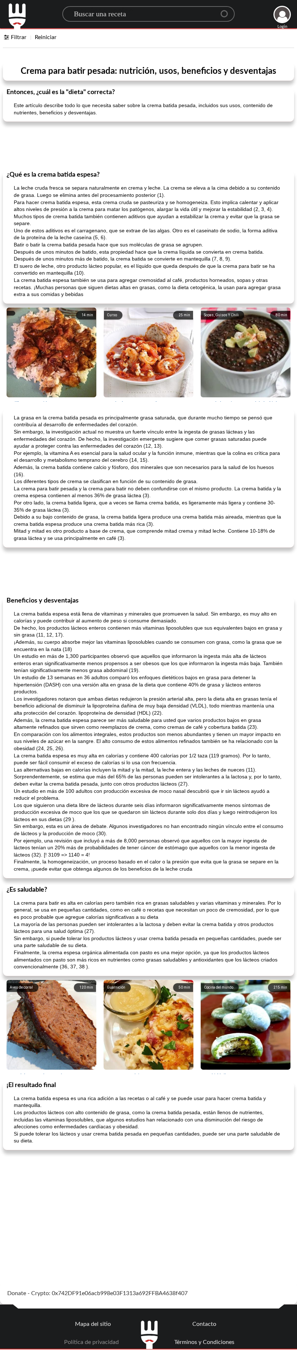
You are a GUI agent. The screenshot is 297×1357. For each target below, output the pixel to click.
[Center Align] (226, 10)
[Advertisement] (148, 145)
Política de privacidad (91, 1342)
